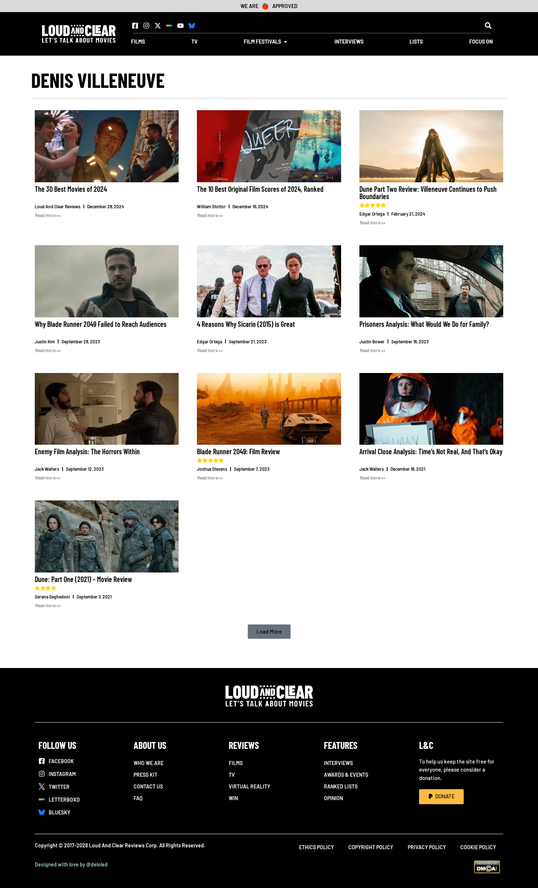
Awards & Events (346, 775)
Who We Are (149, 763)
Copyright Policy (370, 847)
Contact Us (148, 786)
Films (236, 763)
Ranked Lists (341, 786)
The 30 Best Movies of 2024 (71, 188)
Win (233, 798)
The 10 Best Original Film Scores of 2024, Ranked (260, 188)
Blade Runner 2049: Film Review (238, 451)
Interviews (338, 763)
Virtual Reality (249, 786)
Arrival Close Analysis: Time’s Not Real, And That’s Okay (430, 451)
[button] (488, 25)
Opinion (333, 798)
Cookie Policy (478, 847)
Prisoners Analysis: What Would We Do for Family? (424, 324)
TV (232, 775)
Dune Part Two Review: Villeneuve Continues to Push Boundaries (428, 192)
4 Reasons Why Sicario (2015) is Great (246, 324)
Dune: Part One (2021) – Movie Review (83, 579)
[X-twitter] (157, 25)
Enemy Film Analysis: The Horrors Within (87, 451)
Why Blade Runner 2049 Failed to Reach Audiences (101, 324)
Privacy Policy (427, 847)
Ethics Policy (316, 847)
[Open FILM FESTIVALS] (285, 41)
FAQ (138, 798)
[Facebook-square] (135, 25)
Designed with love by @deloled (71, 864)
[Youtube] (180, 25)
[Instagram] (146, 25)
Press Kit (145, 775)
